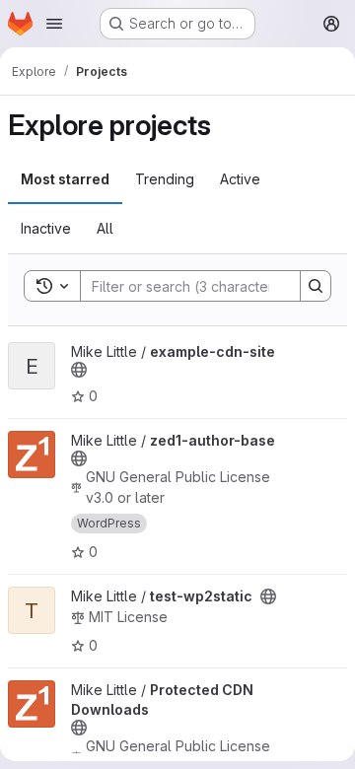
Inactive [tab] (46, 228)
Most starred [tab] (65, 179)
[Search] (315, 286)
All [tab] (105, 228)
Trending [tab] (164, 179)
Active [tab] (240, 179)
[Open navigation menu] (54, 23)
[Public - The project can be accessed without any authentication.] (79, 370)
